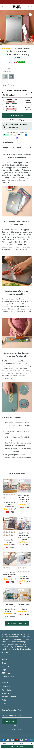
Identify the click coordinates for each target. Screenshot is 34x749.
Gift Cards (6, 673)
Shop (4, 663)
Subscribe (9, 722)
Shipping (5, 703)
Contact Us (6, 687)
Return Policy (7, 690)
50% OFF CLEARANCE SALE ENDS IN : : (17, 2)
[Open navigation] (2, 7)
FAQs (4, 700)
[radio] (5, 77)
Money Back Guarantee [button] (12, 147)
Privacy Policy (7, 693)
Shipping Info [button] (8, 142)
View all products (17, 623)
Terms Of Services (9, 697)
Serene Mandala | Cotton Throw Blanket (24, 607)
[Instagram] (7, 652)
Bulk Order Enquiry (9, 676)
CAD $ (16, 725)
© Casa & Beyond (17, 729)
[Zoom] (30, 14)
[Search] (28, 7)
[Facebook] (3, 652)
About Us (5, 666)
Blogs (4, 670)
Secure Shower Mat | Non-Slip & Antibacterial (10, 504)
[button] (17, 95)
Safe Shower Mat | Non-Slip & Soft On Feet (9, 574)
